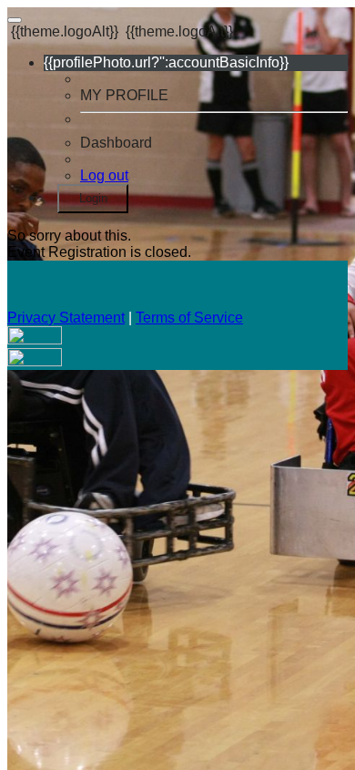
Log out (104, 175)
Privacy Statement (66, 317)
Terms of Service (189, 317)
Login (93, 198)
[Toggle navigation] (14, 20)
